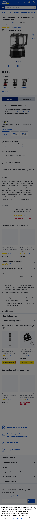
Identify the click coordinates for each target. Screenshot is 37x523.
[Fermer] (35, 508)
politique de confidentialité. (20, 519)
